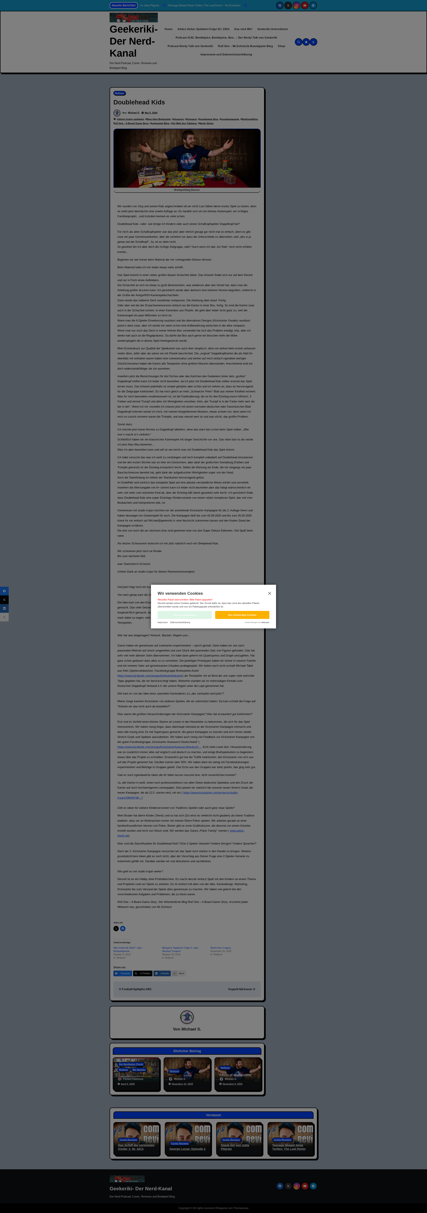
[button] (242, 615)
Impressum (163, 622)
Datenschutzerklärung (180, 622)
